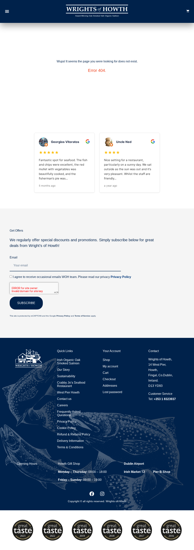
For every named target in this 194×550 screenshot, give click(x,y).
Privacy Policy (121, 276)
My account (110, 366)
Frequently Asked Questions (69, 413)
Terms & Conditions (70, 447)
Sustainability (66, 376)
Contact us (64, 398)
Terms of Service (82, 316)
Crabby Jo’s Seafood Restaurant (71, 384)
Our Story (63, 369)
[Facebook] (92, 494)
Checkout (109, 379)
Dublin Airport (134, 463)
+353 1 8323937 (165, 399)
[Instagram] (102, 494)
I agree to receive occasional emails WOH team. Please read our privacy (72, 276)
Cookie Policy (66, 428)
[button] (7, 11)
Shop (106, 359)
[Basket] (187, 11)
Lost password (112, 392)
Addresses (110, 385)
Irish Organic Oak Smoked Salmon (68, 361)
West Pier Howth (68, 392)
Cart (105, 372)
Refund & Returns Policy (73, 434)
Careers (62, 405)
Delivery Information (70, 440)
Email (13, 257)
